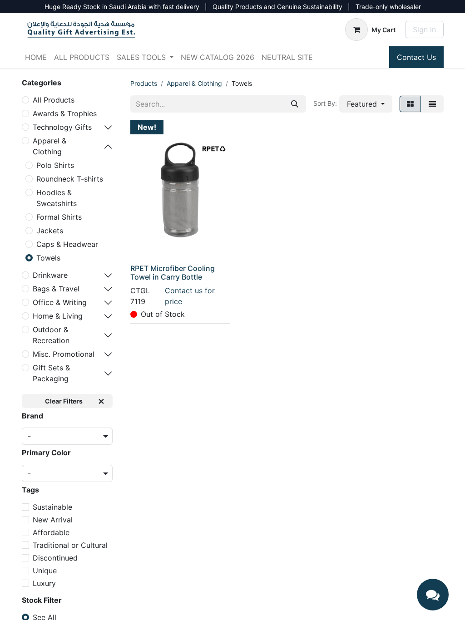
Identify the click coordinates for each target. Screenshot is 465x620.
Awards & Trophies (65, 113)
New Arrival (53, 519)
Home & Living (58, 315)
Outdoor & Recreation (51, 335)
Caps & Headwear (67, 244)
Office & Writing (60, 302)
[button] (365, 104)
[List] (432, 104)
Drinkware (50, 275)
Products (143, 83)
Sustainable (52, 507)
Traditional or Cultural (70, 545)
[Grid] (410, 104)
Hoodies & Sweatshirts (56, 198)
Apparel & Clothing (49, 146)
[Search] (294, 104)
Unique (45, 570)
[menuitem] (35, 57)
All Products (53, 99)
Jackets (49, 230)
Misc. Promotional (63, 354)
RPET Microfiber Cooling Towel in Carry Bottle (172, 272)
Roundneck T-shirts (69, 178)
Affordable (51, 532)
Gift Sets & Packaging (51, 373)
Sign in (424, 29)
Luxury (44, 583)
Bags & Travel (56, 288)
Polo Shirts (55, 165)
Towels (48, 257)
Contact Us (416, 57)
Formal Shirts (59, 216)
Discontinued (55, 557)
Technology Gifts (62, 127)
